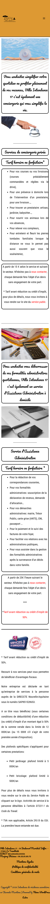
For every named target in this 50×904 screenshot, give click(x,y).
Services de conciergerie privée (25, 152)
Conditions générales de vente (25, 872)
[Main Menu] (44, 18)
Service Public (38, 795)
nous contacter (39, 271)
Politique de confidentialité (25, 867)
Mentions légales (25, 861)
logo (19, 800)
